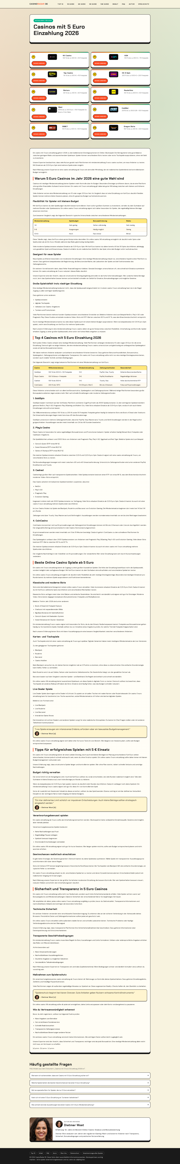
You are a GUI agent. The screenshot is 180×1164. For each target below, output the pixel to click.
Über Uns (64, 1153)
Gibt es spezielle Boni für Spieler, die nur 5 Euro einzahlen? (53, 1090)
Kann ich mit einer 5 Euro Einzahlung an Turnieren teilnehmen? (55, 1097)
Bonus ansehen (39, 63)
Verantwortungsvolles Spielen (93, 1153)
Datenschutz (74, 1153)
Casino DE (39, 4)
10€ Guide (104, 4)
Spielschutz (143, 4)
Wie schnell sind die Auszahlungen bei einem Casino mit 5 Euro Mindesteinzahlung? (62, 1105)
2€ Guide (82, 4)
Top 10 (60, 4)
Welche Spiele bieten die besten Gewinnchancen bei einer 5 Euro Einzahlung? (60, 1083)
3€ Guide (93, 4)
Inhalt (115, 4)
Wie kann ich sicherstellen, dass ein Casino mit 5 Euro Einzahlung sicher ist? (60, 1075)
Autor (132, 4)
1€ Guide (70, 4)
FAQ (123, 4)
